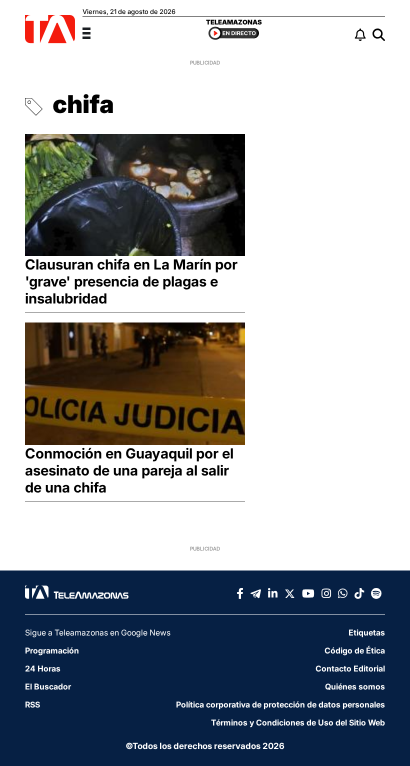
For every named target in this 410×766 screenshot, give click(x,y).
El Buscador (48, 687)
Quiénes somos (355, 687)
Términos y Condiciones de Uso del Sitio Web (298, 723)
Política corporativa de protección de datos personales (280, 705)
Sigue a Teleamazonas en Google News (97, 633)
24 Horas (42, 669)
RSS (32, 705)
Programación (52, 651)
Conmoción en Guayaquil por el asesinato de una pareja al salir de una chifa (129, 470)
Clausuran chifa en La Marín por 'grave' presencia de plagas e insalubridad (131, 281)
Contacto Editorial (350, 669)
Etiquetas (366, 633)
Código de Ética (354, 651)
